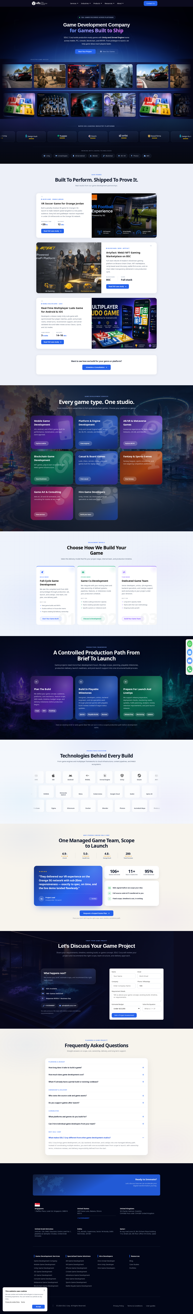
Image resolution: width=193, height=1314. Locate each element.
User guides (150, 1306)
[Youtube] (47, 1187)
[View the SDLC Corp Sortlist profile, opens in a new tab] (62, 136)
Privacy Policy (118, 1306)
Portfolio (132, 1268)
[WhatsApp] (189, 643)
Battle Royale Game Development (79, 1286)
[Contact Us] (189, 660)
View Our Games (109, 51)
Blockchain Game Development (46, 1286)
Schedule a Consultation (96, 367)
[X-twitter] (42, 1187)
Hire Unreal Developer (106, 1261)
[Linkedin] (52, 1187)
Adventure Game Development (78, 1275)
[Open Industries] (90, 3)
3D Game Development (43, 1271)
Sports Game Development (76, 1282)
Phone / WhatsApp (143, 981)
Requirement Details (118, 991)
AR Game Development (75, 1261)
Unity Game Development (44, 1268)
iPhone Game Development (76, 1268)
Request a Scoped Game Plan (96, 913)
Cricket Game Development (76, 1271)
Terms (23, 1302)
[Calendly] (189, 652)
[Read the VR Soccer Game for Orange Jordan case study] (124, 215)
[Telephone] (189, 669)
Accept (38, 1307)
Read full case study (52, 231)
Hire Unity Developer (106, 1264)
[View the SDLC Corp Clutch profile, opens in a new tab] (32, 136)
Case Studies (134, 1264)
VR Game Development (75, 1264)
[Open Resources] (114, 3)
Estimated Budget (118, 1004)
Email (139, 972)
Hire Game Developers (106, 1268)
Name (114, 972)
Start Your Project (85, 51)
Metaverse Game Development (46, 1282)
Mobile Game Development (44, 1264)
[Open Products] (101, 3)
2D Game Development (43, 1275)
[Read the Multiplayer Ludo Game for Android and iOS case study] (124, 323)
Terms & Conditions (135, 1306)
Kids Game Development (75, 1279)
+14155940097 (83, 1218)
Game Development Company (45, 1261)
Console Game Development (45, 1279)
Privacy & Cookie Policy (12, 1302)
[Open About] (123, 3)
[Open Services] (78, 3)
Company (115, 981)
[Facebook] (37, 1187)
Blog (131, 1261)
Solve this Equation (149, 1004)
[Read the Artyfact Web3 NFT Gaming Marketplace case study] (68, 267)
